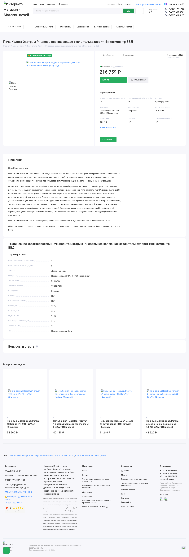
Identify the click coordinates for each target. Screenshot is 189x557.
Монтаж (124, 475)
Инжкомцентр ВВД (175, 55)
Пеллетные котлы (123, 27)
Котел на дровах (101, 27)
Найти (128, 11)
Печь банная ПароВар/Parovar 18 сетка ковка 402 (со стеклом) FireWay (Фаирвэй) (71, 424)
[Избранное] (139, 11)
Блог (42, 4)
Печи (103, 455)
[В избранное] (43, 372)
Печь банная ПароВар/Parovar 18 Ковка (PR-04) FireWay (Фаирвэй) (23, 424)
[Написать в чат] (6, 551)
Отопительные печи (44, 27)
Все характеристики (108, 127)
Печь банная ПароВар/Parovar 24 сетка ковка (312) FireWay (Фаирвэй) (116, 424)
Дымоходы (87, 492)
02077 (78, 455)
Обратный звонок (167, 479)
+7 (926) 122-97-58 (118, 4)
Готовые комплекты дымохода (95, 507)
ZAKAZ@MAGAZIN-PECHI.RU (148, 4)
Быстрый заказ (138, 80)
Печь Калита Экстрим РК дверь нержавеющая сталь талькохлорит (41, 455)
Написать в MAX (175, 4)
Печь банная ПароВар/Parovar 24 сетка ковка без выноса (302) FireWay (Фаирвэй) (162, 424)
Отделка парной (128, 490)
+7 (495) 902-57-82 (175, 12)
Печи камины (65, 27)
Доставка (125, 471)
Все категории (14, 27)
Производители (127, 506)
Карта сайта (126, 502)
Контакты (51, 4)
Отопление (87, 496)
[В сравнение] (38, 372)
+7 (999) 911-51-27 (175, 15)
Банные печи (83, 27)
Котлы (85, 475)
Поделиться (107, 139)
